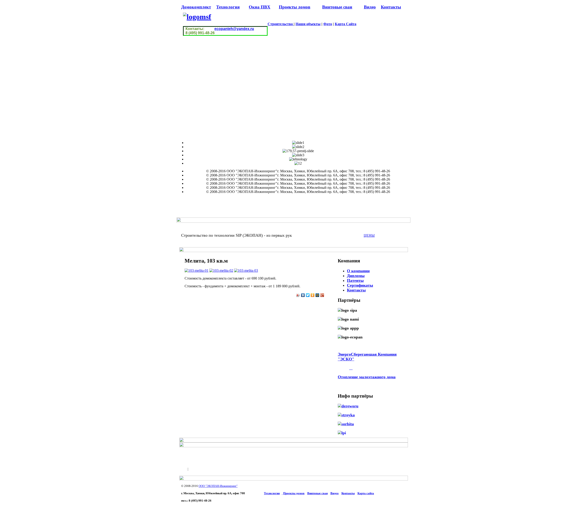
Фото (327, 24)
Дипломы (356, 275)
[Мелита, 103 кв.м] (196, 270)
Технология (228, 7)
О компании (358, 271)
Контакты (391, 7)
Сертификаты (360, 285)
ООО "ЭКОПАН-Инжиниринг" (218, 486)
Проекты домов (294, 7)
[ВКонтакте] (303, 295)
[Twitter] (307, 295)
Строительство (281, 24)
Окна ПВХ (259, 7)
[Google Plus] (322, 295)
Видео (370, 7)
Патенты (355, 280)
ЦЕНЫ (369, 235)
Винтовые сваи (337, 7)
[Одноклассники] (312, 295)
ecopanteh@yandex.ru (234, 29)
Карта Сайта (345, 24)
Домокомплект (196, 7)
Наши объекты (308, 24)
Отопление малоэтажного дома (367, 377)
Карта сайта (365, 493)
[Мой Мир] (317, 295)
